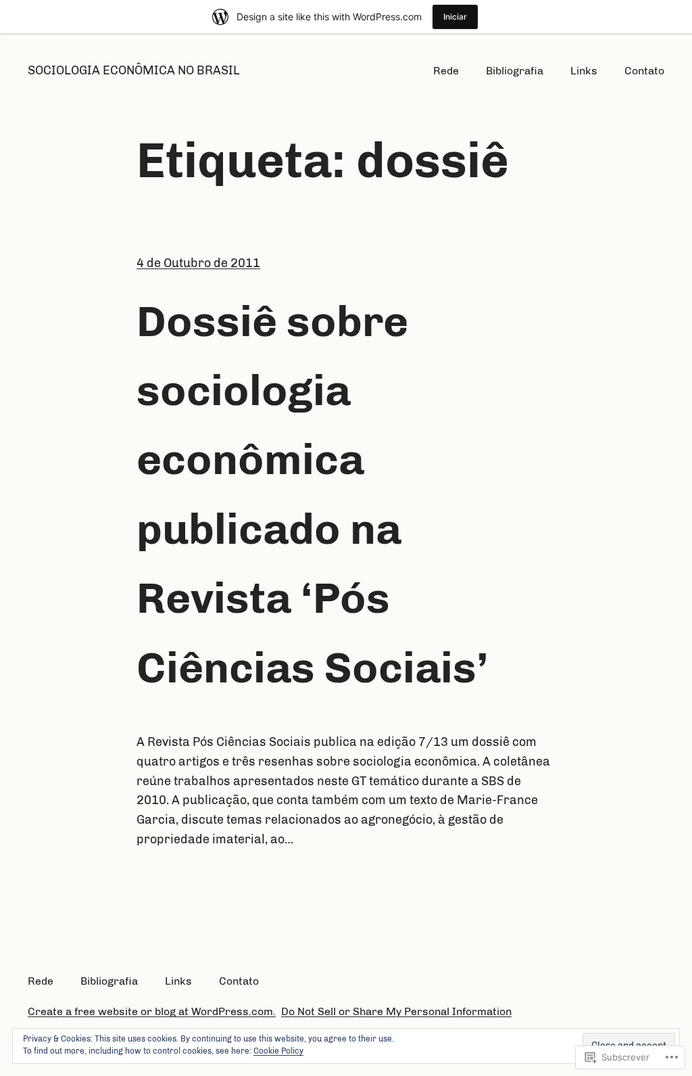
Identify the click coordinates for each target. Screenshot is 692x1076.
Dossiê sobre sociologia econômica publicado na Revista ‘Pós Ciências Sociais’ (313, 494)
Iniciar (455, 16)
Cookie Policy (278, 1051)
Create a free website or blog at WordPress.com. (152, 1011)
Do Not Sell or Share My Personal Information (396, 1011)
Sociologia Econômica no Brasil (134, 70)
